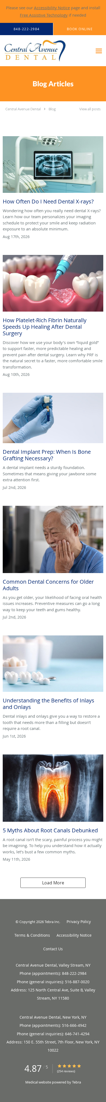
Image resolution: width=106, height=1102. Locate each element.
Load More (53, 883)
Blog (52, 108)
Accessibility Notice (52, 7)
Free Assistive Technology (44, 15)
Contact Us (53, 948)
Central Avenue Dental (23, 108)
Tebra (76, 1082)
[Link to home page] (46, 50)
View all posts (90, 109)
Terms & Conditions (32, 935)
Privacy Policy (79, 921)
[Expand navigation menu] (99, 51)
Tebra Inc (52, 921)
